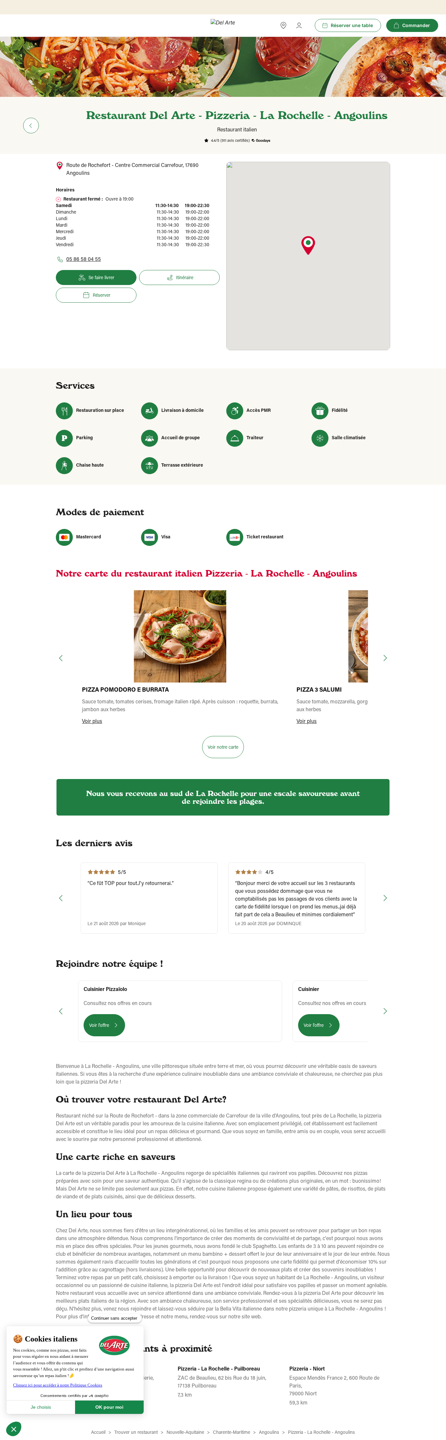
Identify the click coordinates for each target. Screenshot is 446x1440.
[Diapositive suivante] (384, 658)
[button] (308, 246)
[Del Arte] (223, 25)
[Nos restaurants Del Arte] (283, 25)
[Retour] (31, 125)
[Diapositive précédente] (61, 658)
